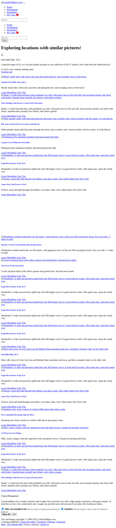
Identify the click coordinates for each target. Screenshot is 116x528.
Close (4, 41)
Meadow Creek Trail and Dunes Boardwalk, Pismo (21, 245)
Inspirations (12, 12)
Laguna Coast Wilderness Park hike (15, 142)
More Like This (19, 92)
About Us (44, 524)
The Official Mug (15, 524)
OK (14, 514)
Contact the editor (28, 522)
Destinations (12, 9)
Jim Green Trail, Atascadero (12, 266)
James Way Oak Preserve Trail (13, 184)
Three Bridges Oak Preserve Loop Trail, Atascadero (22, 103)
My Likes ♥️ (13, 15)
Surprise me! (6, 72)
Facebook (41, 522)
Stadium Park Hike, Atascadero (13, 82)
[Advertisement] (58, 215)
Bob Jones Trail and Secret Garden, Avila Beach (20, 124)
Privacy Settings (31, 524)
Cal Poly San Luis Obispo (11, 433)
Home (9, 7)
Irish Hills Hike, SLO (9, 354)
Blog (3, 524)
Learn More (6, 92)
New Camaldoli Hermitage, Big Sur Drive (17, 415)
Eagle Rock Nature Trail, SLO (13, 163)
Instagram (61, 522)
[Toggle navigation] (24, 3)
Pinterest (51, 522)
